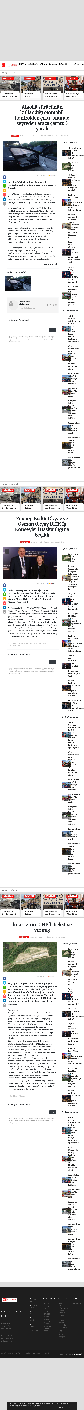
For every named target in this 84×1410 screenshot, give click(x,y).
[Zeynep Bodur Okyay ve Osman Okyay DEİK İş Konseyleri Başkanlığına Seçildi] (30, 563)
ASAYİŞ (13, 73)
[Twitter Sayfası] (5, 1312)
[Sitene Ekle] (6, 1316)
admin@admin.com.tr (27, 308)
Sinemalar (62, 1325)
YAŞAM (46, 1319)
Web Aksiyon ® (77, 1354)
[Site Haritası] (2, 1316)
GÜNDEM (53, 64)
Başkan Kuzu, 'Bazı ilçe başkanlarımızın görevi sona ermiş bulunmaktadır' (75, 202)
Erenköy (29, 1019)
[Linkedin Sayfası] (17, 1312)
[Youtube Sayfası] (13, 1312)
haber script (40, 1355)
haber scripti (20, 1355)
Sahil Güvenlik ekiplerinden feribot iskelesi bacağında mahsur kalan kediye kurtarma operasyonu (74, 329)
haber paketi (11, 1355)
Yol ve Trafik (63, 1308)
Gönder (53, 330)
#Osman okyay (14, 646)
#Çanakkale (12, 643)
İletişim (35, 1330)
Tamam (72, 1408)
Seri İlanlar (63, 1328)
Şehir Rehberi (62, 1331)
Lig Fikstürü (63, 1318)
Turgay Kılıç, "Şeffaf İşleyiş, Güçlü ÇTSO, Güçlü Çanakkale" (73, 274)
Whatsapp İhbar (7, 1339)
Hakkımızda (5, 1324)
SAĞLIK (43, 64)
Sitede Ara (77, 1304)
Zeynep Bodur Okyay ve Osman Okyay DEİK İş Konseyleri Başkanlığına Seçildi (74, 252)
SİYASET (63, 64)
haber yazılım (31, 1355)
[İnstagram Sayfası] (9, 1312)
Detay (62, 1408)
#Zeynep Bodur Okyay (38, 643)
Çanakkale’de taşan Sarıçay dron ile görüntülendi (74, 462)
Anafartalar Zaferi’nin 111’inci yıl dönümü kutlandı (73, 379)
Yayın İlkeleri (6, 1326)
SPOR (46, 1331)
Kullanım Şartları (7, 1336)
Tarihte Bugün (61, 1321)
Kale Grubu (30, 625)
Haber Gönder (6, 1341)
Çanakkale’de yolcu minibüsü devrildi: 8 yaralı (74, 428)
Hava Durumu (62, 1305)
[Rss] (21, 1312)
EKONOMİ (33, 64)
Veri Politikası (6, 1329)
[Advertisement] (42, 15)
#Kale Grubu (23, 643)
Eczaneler (62, 1315)
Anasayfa (5, 73)
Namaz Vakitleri (62, 1312)
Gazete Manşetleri (63, 1336)
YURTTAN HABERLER (48, 1327)
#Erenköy (22, 1096)
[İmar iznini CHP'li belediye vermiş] (30, 957)
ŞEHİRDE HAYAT (47, 1323)
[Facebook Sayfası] (2, 1312)
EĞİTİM (23, 64)
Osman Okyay (26, 633)
